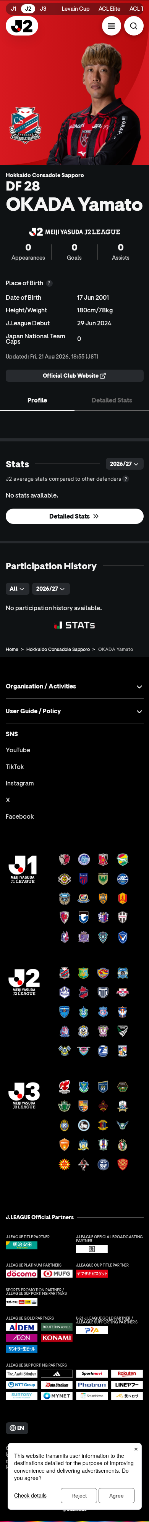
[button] (111, 26)
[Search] (134, 26)
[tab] (37, 400)
